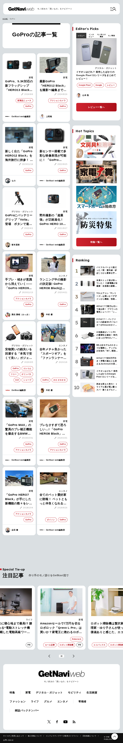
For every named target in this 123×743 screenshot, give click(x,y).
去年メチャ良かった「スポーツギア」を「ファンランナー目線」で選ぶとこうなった (53, 354)
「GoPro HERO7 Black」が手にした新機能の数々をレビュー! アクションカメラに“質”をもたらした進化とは (18, 499)
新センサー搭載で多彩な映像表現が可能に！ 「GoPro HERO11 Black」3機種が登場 (53, 156)
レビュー (81, 36)
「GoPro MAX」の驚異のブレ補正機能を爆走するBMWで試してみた (18, 429)
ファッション (18, 701)
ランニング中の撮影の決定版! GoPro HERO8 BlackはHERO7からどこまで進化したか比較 (53, 284)
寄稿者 (82, 701)
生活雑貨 (91, 692)
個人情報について (35, 736)
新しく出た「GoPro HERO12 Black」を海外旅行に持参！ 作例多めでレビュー (19, 156)
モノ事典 (111, 36)
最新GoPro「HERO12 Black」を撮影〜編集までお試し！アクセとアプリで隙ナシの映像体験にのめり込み (53, 86)
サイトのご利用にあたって (13, 736)
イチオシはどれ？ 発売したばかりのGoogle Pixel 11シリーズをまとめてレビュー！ (96, 75)
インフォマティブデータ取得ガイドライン (62, 736)
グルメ (48, 701)
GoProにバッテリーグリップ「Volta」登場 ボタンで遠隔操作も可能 (19, 220)
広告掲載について (89, 736)
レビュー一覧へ (96, 107)
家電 (31, 77)
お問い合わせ (8, 740)
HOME (5, 19)
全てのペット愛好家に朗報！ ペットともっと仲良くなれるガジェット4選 (53, 499)
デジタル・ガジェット (22, 211)
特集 (12, 692)
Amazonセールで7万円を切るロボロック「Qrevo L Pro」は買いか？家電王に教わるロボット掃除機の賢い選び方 (61, 628)
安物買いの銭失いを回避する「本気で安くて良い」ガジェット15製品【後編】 (18, 354)
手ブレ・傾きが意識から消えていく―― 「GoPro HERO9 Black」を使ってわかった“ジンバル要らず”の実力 (18, 284)
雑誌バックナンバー (27, 710)
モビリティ (74, 692)
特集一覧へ (96, 242)
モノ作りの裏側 (101, 35)
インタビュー (91, 35)
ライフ (29, 619)
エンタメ (63, 276)
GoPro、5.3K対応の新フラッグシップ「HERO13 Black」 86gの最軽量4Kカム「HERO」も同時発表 (19, 86)
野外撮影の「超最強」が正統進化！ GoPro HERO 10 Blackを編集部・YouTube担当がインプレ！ (53, 220)
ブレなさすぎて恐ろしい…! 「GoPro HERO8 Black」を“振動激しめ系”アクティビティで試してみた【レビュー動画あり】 (53, 429)
